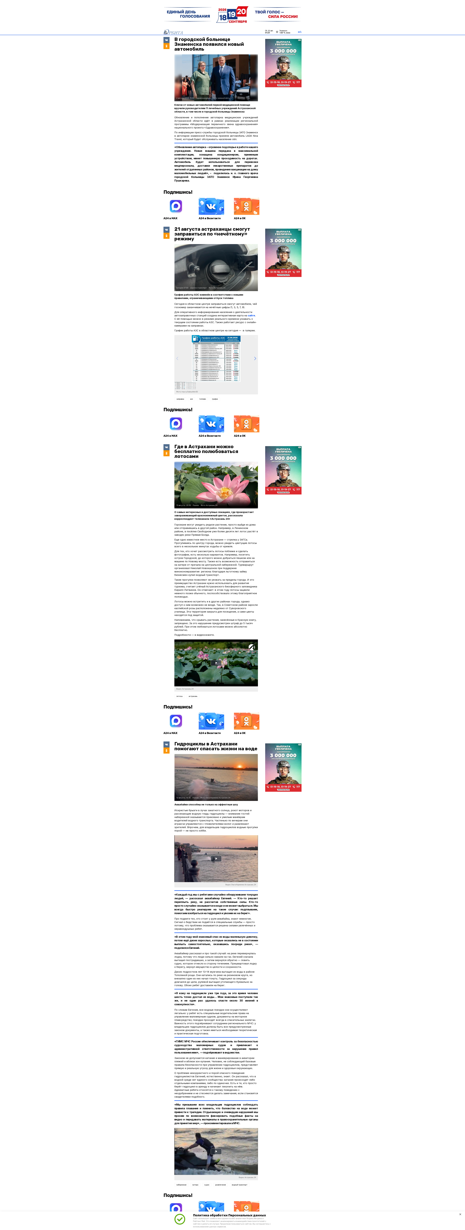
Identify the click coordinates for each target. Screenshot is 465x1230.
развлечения (220, 1185)
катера (195, 1185)
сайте (251, 315)
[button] (255, 358)
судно (206, 1185)
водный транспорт (239, 1185)
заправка (180, 399)
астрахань (193, 696)
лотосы (179, 696)
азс (191, 399)
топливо (202, 399)
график (215, 399)
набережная (181, 1185)
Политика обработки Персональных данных (229, 1215)
